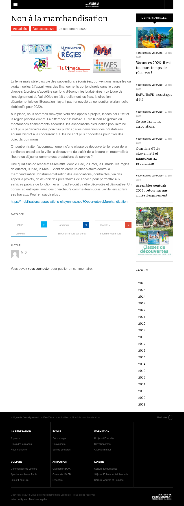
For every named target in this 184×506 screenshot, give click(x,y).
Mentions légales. (38, 499)
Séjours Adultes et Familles (109, 479)
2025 (141, 289)
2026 (141, 283)
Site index (162, 417)
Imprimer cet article (110, 233)
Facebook (63, 225)
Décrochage (59, 438)
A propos (16, 438)
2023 (141, 303)
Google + (105, 225)
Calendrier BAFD (62, 474)
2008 (141, 404)
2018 (141, 337)
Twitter (19, 224)
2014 (141, 364)
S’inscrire (58, 479)
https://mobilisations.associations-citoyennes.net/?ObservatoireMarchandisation (69, 201)
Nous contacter (19, 449)
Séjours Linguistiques (105, 468)
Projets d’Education (104, 438)
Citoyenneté (59, 444)
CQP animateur (102, 449)
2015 (141, 357)
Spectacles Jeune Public (24, 474)
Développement (102, 444)
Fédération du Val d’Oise (149, 52)
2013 (141, 370)
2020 (141, 323)
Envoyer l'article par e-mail (72, 233)
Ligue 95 (92, 4)
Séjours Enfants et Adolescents (111, 474)
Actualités (20, 28)
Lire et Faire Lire (19, 479)
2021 (141, 316)
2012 (141, 377)
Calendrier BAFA (61, 468)
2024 (141, 296)
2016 (141, 350)
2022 (141, 310)
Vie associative (43, 28)
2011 (141, 384)
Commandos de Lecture (24, 468)
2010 (141, 391)
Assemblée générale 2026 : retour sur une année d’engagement (152, 190)
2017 (141, 343)
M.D (24, 252)
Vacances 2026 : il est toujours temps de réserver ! (153, 68)
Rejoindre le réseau (21, 444)
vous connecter (39, 268)
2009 (141, 397)
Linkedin (20, 233)
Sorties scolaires (62, 449)
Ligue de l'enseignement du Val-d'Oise (162, 496)
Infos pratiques (19, 499)
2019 (141, 330)
